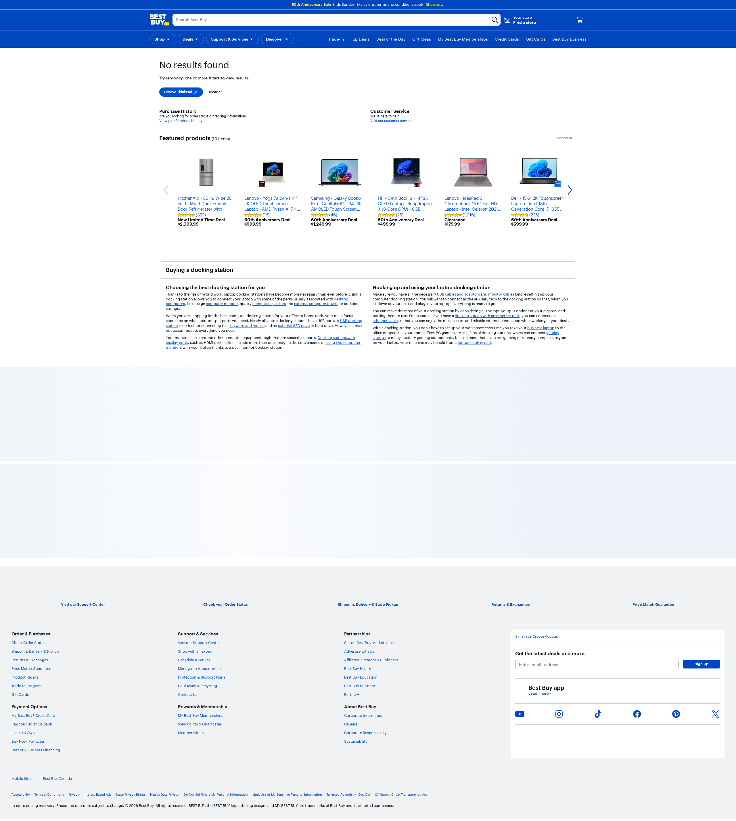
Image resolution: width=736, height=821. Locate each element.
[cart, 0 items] (579, 19)
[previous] (161, 436)
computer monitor (222, 303)
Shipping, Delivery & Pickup (35, 811)
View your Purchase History (180, 121)
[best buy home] (159, 20)
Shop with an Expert (195, 811)
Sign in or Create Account (537, 797)
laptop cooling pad (474, 342)
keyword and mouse (246, 325)
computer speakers (269, 303)
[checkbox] (181, 92)
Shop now (434, 4)
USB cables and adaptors (458, 294)
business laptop (540, 327)
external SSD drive (294, 325)
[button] (520, 20)
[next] (575, 436)
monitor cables (501, 294)
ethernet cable (385, 320)
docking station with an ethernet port (487, 315)
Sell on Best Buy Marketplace (369, 803)
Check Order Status (28, 803)
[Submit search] (495, 20)
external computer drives (316, 303)
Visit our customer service (391, 121)
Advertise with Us (359, 811)
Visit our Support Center (199, 803)
